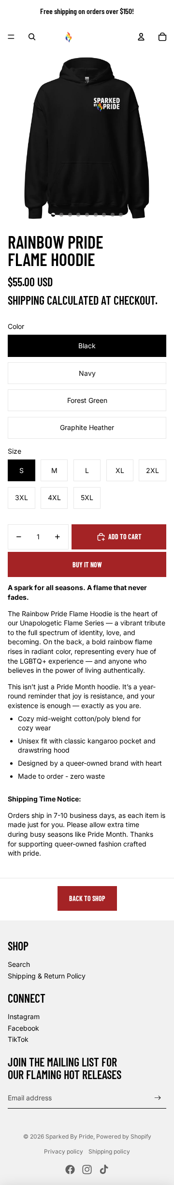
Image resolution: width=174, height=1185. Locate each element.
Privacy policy (63, 1151)
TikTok (18, 1039)
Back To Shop (87, 898)
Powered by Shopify (123, 1136)
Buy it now (87, 565)
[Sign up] (157, 1097)
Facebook (23, 1028)
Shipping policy (109, 1151)
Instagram (24, 1016)
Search (19, 964)
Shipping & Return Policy (47, 976)
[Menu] (11, 37)
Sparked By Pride (69, 1136)
